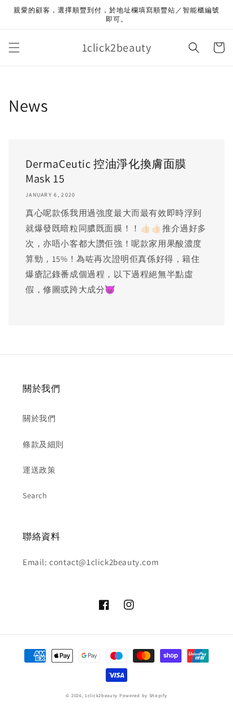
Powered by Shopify (143, 695)
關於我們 (39, 418)
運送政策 (39, 470)
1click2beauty (101, 695)
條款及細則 (43, 444)
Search (35, 495)
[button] (14, 47)
